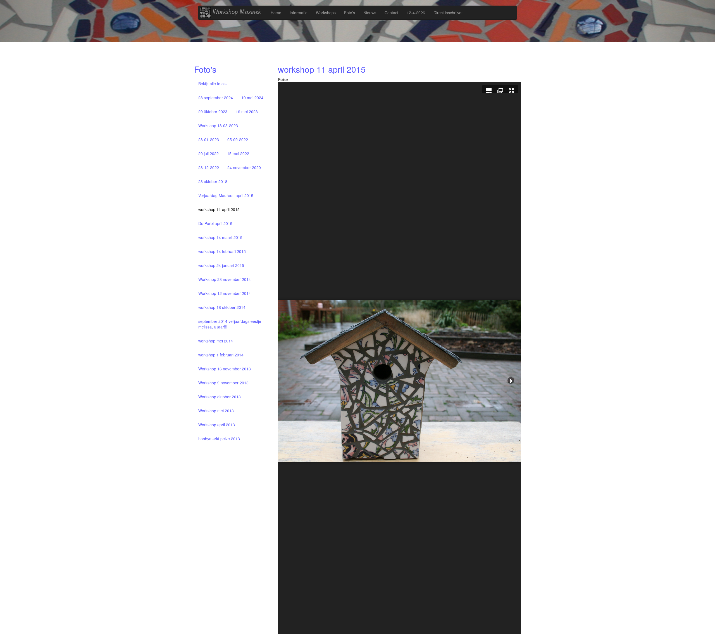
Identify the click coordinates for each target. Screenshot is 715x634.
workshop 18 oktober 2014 (222, 307)
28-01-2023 (208, 139)
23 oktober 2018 (212, 181)
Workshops (326, 12)
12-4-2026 (416, 12)
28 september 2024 (215, 97)
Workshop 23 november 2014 (224, 279)
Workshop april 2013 (216, 424)
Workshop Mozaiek (236, 12)
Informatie (299, 12)
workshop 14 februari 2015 (222, 251)
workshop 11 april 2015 (219, 209)
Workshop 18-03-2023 (218, 125)
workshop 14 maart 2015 (220, 237)
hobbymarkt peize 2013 (219, 438)
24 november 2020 (244, 167)
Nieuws (369, 12)
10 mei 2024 (252, 97)
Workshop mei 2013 (216, 410)
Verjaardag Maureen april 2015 (225, 195)
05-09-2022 (237, 139)
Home (276, 12)
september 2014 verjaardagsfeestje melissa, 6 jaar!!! (229, 324)
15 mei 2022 (238, 153)
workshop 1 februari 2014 (221, 355)
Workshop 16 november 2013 (224, 369)
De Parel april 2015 (215, 223)
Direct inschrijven (448, 12)
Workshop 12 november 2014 (224, 293)
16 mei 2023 (247, 111)
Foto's (349, 12)
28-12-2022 (208, 167)
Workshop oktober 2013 (219, 396)
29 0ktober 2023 (212, 111)
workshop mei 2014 (215, 341)
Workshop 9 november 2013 (223, 382)
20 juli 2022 (208, 153)
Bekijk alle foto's (212, 83)
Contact (391, 12)
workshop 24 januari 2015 (221, 265)
